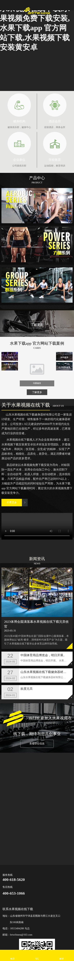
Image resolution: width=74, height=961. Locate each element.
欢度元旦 (26, 688)
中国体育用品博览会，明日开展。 (43, 655)
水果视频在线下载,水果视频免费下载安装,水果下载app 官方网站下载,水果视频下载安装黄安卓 (35, 27)
